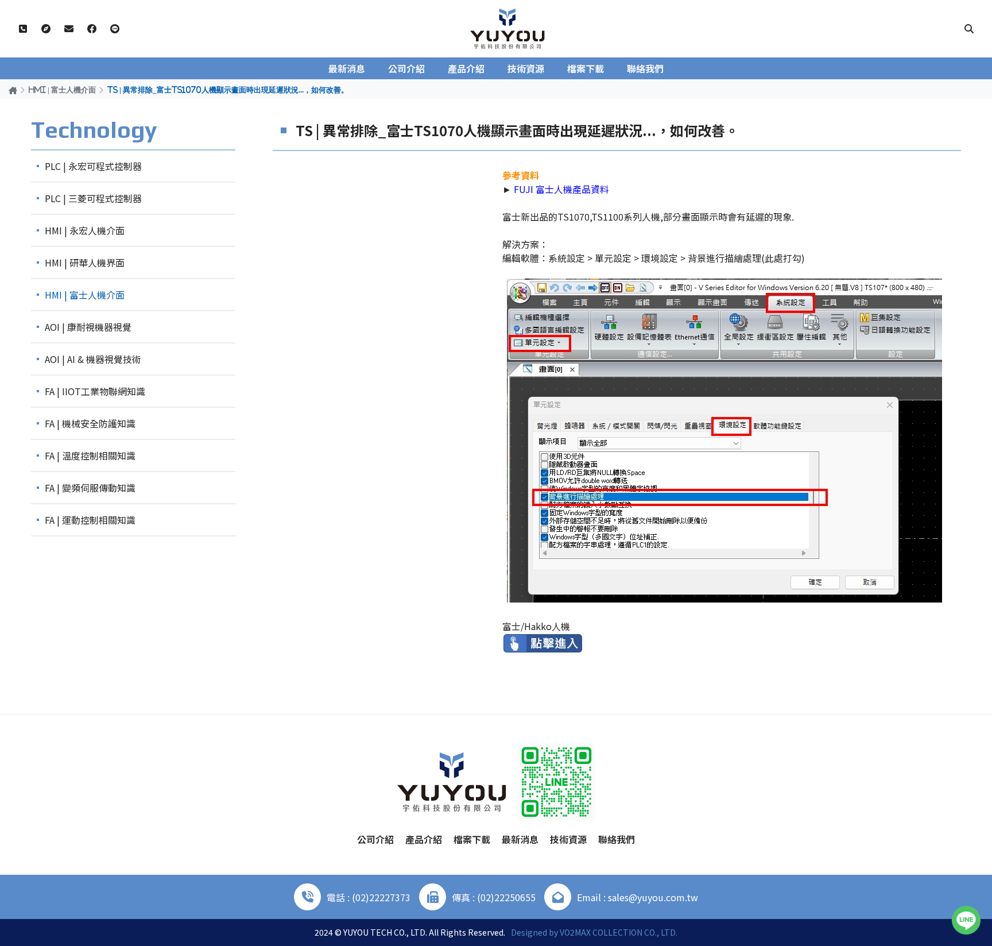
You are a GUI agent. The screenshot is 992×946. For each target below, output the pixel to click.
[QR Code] (556, 782)
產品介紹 (466, 68)
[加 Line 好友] (114, 28)
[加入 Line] (966, 920)
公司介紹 (406, 68)
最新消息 (346, 68)
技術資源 (525, 68)
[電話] (22, 28)
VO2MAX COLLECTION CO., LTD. (618, 932)
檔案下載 (585, 68)
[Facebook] (91, 28)
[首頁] (13, 90)
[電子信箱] (68, 28)
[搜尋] (969, 28)
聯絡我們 (645, 68)
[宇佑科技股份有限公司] (507, 28)
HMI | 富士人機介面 (62, 90)
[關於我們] (45, 28)
